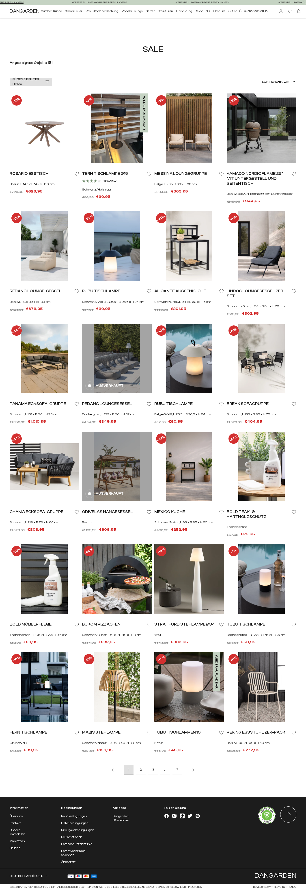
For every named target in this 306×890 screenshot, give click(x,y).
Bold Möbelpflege (31, 624)
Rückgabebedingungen (77, 830)
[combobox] (256, 11)
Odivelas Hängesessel (107, 511)
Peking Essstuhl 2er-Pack (256, 732)
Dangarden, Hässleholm (121, 818)
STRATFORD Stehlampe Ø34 (184, 624)
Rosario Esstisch (29, 173)
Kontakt (15, 823)
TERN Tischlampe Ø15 (105, 173)
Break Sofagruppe (248, 403)
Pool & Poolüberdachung (102, 11)
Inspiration (17, 841)
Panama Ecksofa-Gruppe (38, 403)
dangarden (24, 11)
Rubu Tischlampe (101, 291)
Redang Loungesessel (107, 403)
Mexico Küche (169, 511)
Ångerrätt (68, 862)
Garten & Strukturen (159, 11)
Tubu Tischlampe (246, 624)
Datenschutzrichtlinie (76, 844)
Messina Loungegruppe (180, 173)
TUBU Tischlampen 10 (177, 732)
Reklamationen (71, 837)
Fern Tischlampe (28, 732)
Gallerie (15, 848)
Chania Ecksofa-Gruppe (36, 511)
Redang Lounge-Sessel (36, 291)
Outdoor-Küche (51, 11)
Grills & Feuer (73, 11)
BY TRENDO (289, 887)
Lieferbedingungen (74, 823)
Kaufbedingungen (74, 816)
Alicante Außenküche (180, 291)
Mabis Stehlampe (101, 732)
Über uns (219, 11)
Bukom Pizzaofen (101, 624)
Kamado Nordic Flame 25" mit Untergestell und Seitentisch (255, 178)
